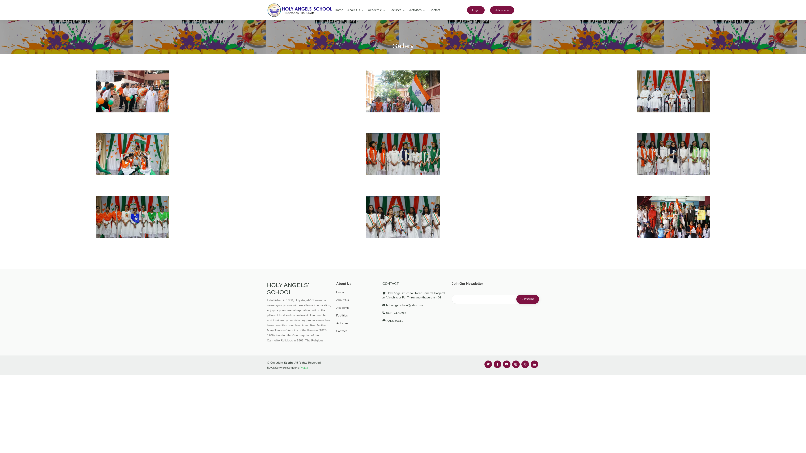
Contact (434, 10)
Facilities (396, 10)
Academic (375, 10)
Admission (502, 10)
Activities (415, 10)
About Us (353, 10)
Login (475, 10)
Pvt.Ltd (304, 368)
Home (339, 10)
